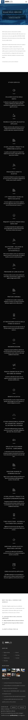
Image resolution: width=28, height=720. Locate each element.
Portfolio (17, 655)
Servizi (18, 16)
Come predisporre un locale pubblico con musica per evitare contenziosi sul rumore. (13, 687)
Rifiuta (14, 707)
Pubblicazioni (6, 658)
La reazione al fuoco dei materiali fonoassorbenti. (15, 696)
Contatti (17, 658)
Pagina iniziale (11, 16)
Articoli (17, 652)
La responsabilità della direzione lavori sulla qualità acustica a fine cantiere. (12, 701)
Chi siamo (6, 660)
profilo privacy (14, 715)
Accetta (22, 707)
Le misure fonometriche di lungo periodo (13, 683)
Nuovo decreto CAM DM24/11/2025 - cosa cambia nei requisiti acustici (13, 692)
